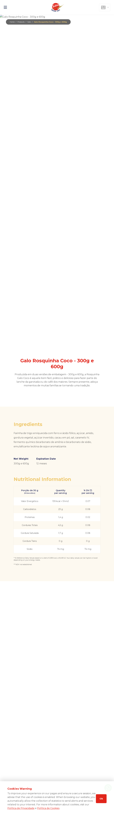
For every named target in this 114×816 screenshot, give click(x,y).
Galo (29, 22)
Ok (101, 798)
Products (21, 22)
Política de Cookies (48, 808)
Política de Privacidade (20, 808)
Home (12, 22)
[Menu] (20, 7)
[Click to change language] (104, 7)
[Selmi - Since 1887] (58, 7)
